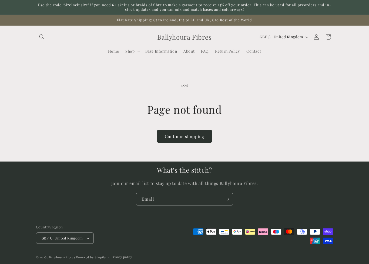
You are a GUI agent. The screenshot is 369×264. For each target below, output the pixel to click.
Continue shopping (184, 136)
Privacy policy (122, 257)
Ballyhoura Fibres (62, 257)
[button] (42, 37)
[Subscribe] (227, 199)
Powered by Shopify (91, 257)
